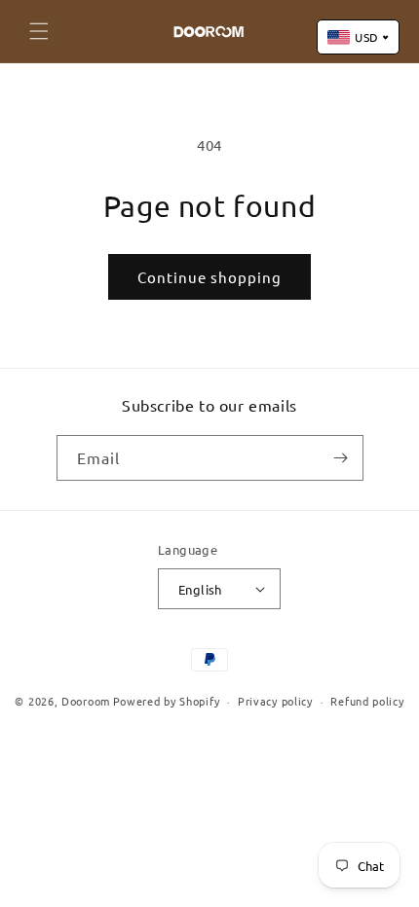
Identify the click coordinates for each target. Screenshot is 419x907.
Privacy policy (275, 700)
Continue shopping (209, 277)
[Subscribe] (341, 458)
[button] (39, 31)
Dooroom (85, 700)
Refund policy (366, 700)
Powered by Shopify (166, 700)
